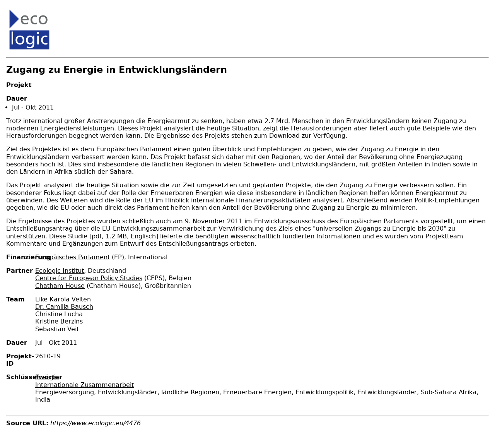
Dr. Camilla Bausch (64, 306)
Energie (47, 377)
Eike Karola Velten (63, 299)
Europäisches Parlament (72, 257)
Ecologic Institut (59, 270)
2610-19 (48, 356)
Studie (77, 236)
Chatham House (60, 285)
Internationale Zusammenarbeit (84, 385)
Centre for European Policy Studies (88, 278)
